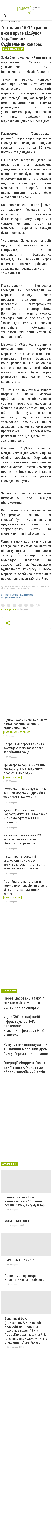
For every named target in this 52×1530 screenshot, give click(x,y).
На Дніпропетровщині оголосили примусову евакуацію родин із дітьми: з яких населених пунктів (24, 862)
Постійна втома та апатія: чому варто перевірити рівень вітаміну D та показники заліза (25, 887)
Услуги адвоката (17, 1221)
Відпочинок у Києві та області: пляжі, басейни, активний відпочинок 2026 (25, 724)
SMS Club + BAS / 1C (19, 1260)
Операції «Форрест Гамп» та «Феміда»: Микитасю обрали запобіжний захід (24, 748)
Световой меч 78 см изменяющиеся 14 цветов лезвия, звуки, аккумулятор (25, 1201)
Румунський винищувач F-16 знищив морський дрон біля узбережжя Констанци (24, 793)
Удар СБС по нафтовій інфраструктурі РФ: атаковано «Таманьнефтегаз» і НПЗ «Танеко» (25, 816)
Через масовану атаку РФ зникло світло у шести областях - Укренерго (22, 839)
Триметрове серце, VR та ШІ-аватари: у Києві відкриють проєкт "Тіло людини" (24, 769)
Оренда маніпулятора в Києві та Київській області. (24, 1278)
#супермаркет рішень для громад (17, 595)
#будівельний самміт (11, 597)
